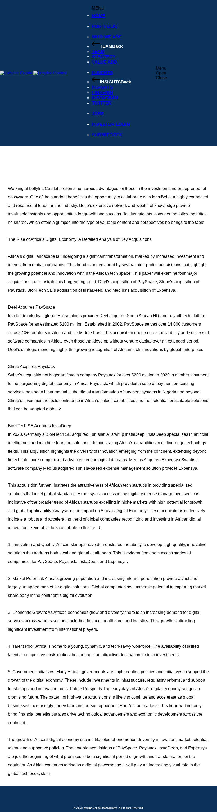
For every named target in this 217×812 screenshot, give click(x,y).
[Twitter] (94, 795)
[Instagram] (123, 795)
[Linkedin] (108, 795)
